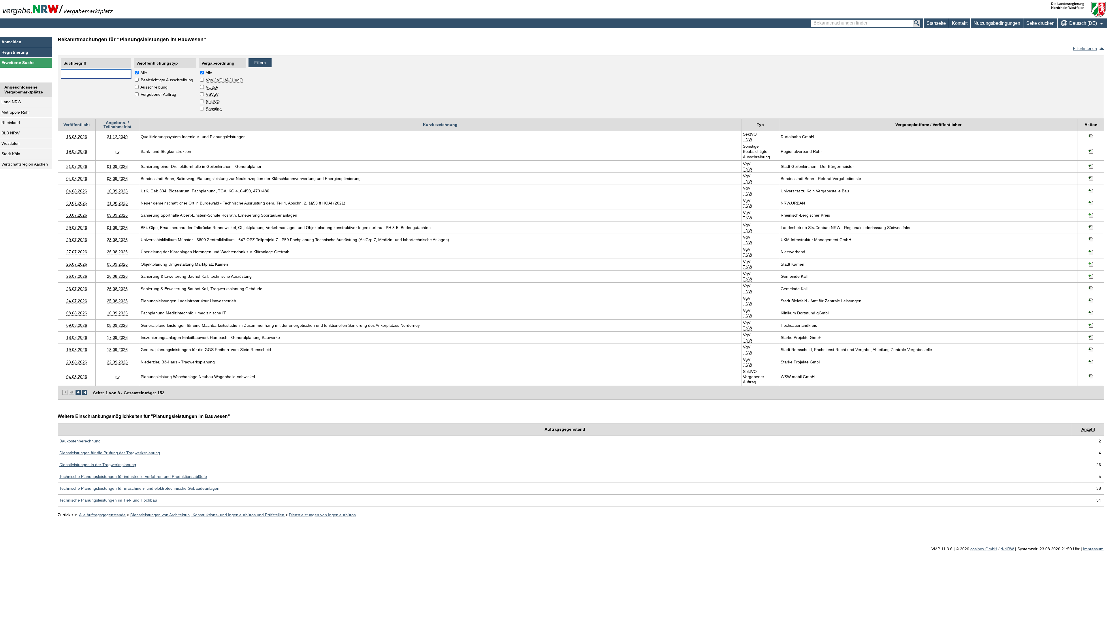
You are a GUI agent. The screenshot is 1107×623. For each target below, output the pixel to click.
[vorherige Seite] (71, 392)
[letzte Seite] (84, 392)
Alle (143, 72)
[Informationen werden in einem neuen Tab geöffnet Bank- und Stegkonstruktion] (1091, 151)
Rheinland (10, 122)
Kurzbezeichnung (440, 124)
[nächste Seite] (78, 392)
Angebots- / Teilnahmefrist (117, 124)
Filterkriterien (1085, 48)
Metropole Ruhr (15, 112)
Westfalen (10, 143)
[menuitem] (959, 23)
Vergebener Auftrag (158, 94)
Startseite (936, 23)
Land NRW (11, 102)
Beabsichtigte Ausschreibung (167, 80)
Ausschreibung (153, 87)
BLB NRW (10, 133)
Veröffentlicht (76, 124)
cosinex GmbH (983, 549)
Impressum (1093, 549)
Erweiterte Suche (18, 62)
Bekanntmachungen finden (813, 20)
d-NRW (1007, 549)
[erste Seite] (64, 392)
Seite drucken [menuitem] (1040, 23)
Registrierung (14, 52)
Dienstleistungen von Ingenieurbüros (322, 515)
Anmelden (11, 42)
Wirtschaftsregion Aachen (24, 164)
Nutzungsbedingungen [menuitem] (997, 23)
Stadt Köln (10, 153)
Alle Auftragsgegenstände (102, 515)
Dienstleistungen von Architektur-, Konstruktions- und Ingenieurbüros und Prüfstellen (207, 515)
